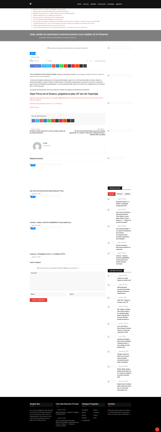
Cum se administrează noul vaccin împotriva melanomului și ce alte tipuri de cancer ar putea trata (60, 27)
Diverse (84, 412)
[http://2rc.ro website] (40, 61)
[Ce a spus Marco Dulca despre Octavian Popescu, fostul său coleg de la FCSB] (112, 326)
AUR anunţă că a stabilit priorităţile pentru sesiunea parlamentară (51, 11)
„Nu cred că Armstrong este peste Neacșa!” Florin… (47, 191)
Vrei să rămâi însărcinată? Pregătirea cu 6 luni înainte (47, 19)
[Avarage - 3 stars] (32, 268)
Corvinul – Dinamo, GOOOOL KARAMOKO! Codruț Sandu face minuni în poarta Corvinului (122, 260)
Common (127, 194)
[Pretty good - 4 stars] (34, 268)
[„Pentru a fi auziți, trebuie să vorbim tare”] (112, 278)
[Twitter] (37, 120)
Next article (101, 129)
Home (32, 37)
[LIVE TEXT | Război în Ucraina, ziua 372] (112, 300)
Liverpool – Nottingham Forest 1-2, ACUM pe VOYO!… (48, 254)
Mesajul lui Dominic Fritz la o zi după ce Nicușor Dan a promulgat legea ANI (53, 13)
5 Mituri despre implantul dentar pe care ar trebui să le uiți (49, 25)
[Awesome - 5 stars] (35, 268)
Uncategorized (86, 420)
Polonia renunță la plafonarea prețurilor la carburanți (123, 247)
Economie (111, 4)
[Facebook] (33, 120)
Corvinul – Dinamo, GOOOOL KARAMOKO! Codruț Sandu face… (51, 222)
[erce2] (42, 61)
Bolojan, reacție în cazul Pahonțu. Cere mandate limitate (48, 17)
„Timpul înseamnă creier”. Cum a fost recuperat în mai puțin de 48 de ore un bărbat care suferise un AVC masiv (63, 23)
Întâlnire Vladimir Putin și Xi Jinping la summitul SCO (47, 15)
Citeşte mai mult (34, 107)
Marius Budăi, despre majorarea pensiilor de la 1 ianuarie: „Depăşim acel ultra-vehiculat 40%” (124, 373)
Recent (112, 194)
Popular (119, 194)
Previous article (35, 129)
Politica (86, 4)
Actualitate (102, 4)
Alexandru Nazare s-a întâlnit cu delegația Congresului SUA (49, 9)
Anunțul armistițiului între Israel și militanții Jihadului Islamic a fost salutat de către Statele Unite (124, 343)
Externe (93, 4)
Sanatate (119, 4)
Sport (79, 4)
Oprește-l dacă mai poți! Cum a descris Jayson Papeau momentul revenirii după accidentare (123, 358)
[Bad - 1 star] (30, 268)
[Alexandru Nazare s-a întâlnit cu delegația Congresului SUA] (111, 201)
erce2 (45, 143)
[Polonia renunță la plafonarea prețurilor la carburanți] (111, 245)
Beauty (95, 410)
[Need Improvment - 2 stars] (31, 268)
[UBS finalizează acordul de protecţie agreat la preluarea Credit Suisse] (112, 287)
